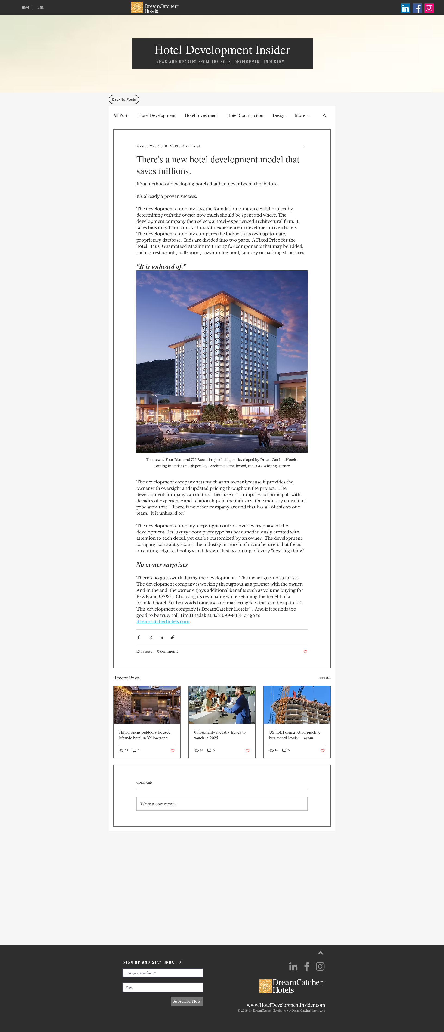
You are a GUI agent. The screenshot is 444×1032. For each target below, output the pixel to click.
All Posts (121, 115)
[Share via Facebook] (138, 637)
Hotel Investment (201, 115)
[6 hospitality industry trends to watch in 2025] (222, 705)
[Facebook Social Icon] (417, 8)
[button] (325, 115)
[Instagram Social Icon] (429, 8)
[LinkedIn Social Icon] (405, 8)
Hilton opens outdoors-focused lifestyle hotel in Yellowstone (144, 734)
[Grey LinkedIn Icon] (293, 966)
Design (279, 115)
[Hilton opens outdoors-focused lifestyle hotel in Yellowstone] (147, 705)
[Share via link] (172, 637)
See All (325, 677)
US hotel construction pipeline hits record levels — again (294, 734)
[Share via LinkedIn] (161, 637)
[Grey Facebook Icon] (307, 966)
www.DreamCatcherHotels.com (304, 1010)
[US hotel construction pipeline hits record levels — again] (297, 705)
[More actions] (305, 146)
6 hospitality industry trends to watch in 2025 (220, 734)
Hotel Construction (245, 115)
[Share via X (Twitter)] (150, 637)
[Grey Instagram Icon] (320, 966)
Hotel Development (157, 115)
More (300, 115)
